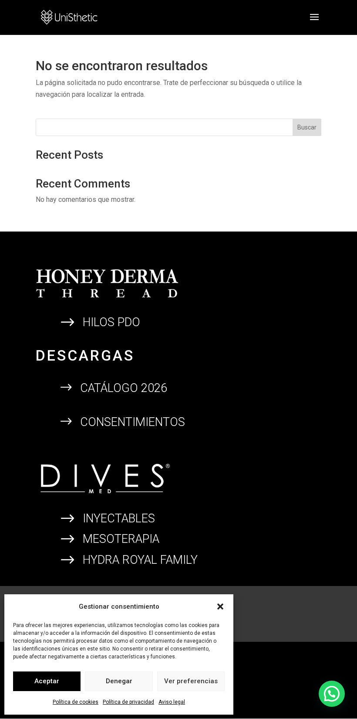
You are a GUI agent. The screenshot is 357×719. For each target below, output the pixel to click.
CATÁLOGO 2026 (123, 388)
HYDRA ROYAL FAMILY (140, 560)
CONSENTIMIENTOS (132, 422)
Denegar (119, 681)
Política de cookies (75, 702)
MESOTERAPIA (121, 539)
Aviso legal (171, 702)
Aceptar (46, 681)
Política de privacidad (128, 702)
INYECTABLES (119, 518)
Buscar (307, 127)
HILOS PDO (111, 322)
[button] (220, 606)
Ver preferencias (191, 681)
